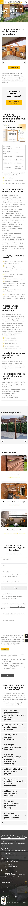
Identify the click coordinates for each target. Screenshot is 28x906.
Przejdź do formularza (14, 477)
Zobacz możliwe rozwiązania (14, 102)
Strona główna (5, 17)
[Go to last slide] (3, 62)
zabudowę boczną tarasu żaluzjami (15, 183)
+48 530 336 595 (7, 533)
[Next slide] (24, 62)
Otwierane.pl (15, 902)
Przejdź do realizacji (14, 505)
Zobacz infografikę (15, 607)
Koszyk (26, 2)
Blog (3, 891)
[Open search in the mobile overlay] (5, 2)
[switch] (3, 904)
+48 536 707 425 (10, 853)
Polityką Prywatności (9, 665)
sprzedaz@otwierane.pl (12, 855)
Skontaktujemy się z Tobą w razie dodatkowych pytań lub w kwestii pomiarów (13, 575)
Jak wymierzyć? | (13, 607)
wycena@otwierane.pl (19, 533)
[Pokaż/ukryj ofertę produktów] (26, 636)
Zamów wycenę (14, 67)
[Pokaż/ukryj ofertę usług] (26, 641)
